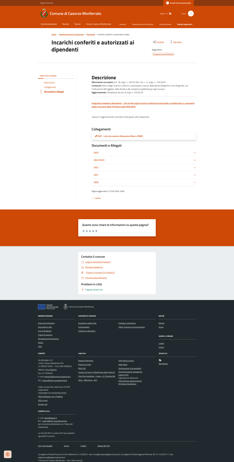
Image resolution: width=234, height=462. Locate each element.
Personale (91, 34)
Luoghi (161, 343)
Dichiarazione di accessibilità (129, 368)
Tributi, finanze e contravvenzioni (131, 327)
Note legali (122, 364)
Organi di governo (45, 334)
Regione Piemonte (46, 3)
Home (53, 34)
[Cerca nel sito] (190, 13)
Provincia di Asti (84, 364)
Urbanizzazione (165, 24)
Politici (40, 342)
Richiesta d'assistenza (127, 383)
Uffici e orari (43, 400)
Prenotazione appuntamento (130, 380)
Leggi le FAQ (123, 374)
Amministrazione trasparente (71, 34)
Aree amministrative (46, 323)
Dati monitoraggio (45, 445)
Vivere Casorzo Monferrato (98, 24)
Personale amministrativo (48, 338)
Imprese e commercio (127, 323)
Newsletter (163, 363)
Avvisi (161, 327)
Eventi (161, 347)
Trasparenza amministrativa (142, 24)
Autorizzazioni (83, 327)
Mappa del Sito (104, 445)
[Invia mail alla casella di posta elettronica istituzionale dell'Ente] (57, 377)
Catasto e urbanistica (86, 330)
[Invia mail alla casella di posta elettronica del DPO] (50, 418)
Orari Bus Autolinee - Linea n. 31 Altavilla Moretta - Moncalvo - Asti (96, 378)
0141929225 (51, 369)
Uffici (40, 346)
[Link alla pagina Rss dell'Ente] (160, 360)
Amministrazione (49, 24)
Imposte (122, 24)
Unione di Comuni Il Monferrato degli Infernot (96, 372)
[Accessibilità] (8, 454)
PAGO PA (82, 368)
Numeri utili (42, 404)
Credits (83, 445)
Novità (66, 24)
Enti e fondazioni (45, 330)
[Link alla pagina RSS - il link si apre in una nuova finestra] (170, 13)
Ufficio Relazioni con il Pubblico (50, 396)
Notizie (161, 323)
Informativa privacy (126, 360)
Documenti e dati (45, 327)
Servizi (77, 24)
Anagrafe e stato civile (87, 323)
